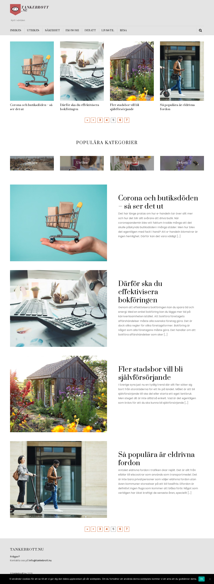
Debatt (90, 30)
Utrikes (33, 30)
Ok (201, 578)
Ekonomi (72, 30)
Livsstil (107, 30)
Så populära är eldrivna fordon (156, 459)
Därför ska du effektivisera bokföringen (140, 292)
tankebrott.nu (19, 573)
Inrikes (15, 30)
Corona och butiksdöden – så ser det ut (158, 202)
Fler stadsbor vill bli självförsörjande (124, 107)
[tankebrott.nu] (29, 14)
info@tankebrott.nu (40, 560)
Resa (123, 30)
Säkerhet (52, 30)
